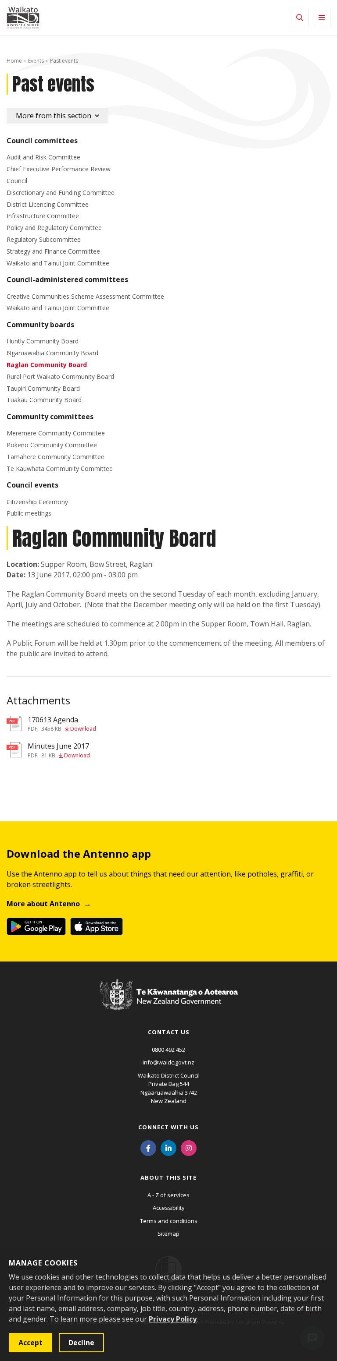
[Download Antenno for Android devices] (36, 926)
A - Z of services (168, 1195)
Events (36, 60)
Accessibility (169, 1208)
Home (14, 60)
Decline (81, 1342)
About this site (168, 1177)
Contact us (169, 1032)
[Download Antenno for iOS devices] (96, 926)
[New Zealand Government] (169, 1003)
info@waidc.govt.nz (168, 1062)
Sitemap (168, 1233)
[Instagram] (189, 1148)
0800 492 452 (168, 1049)
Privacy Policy (173, 1319)
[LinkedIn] (168, 1148)
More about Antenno (43, 904)
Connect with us (168, 1127)
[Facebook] (148, 1148)
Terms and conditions (168, 1221)
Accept (30, 1342)
